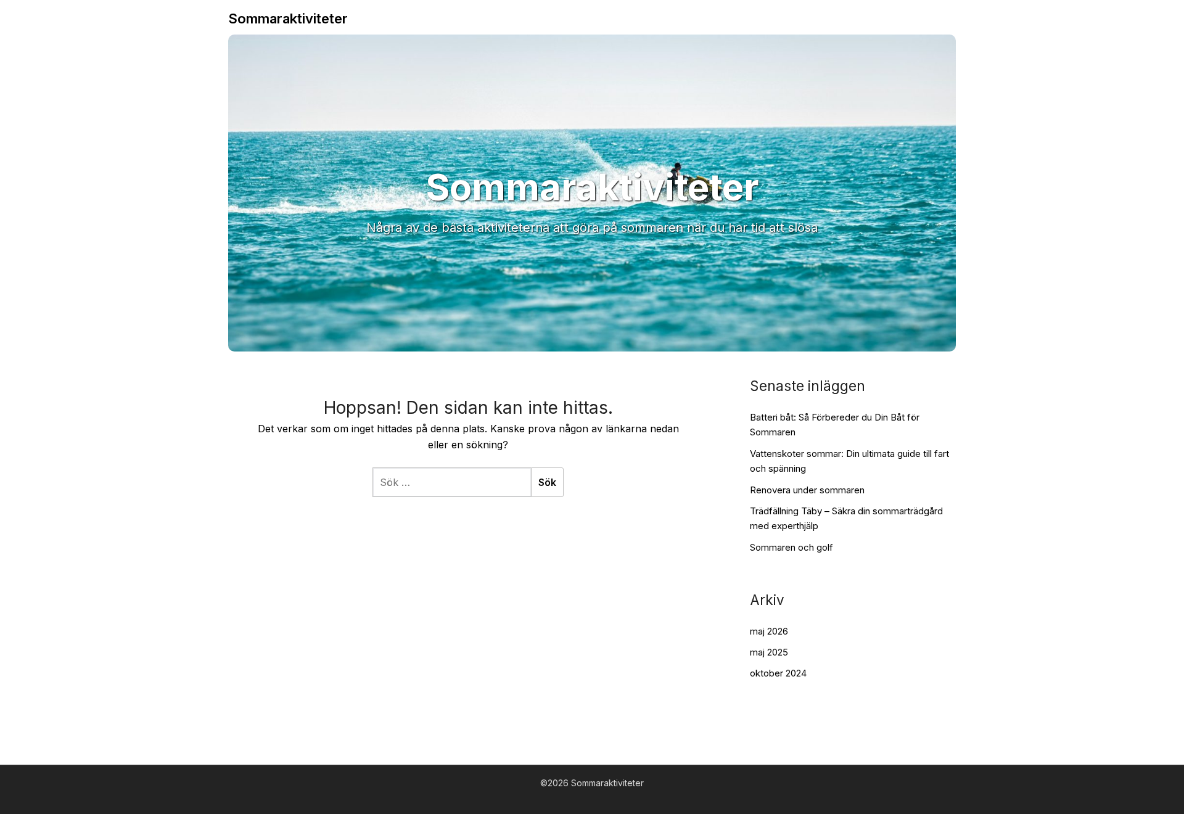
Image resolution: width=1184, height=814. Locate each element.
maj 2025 (769, 652)
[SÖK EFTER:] (451, 482)
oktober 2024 (778, 673)
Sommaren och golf (791, 547)
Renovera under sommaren (807, 490)
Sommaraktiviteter (288, 18)
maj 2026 (769, 631)
